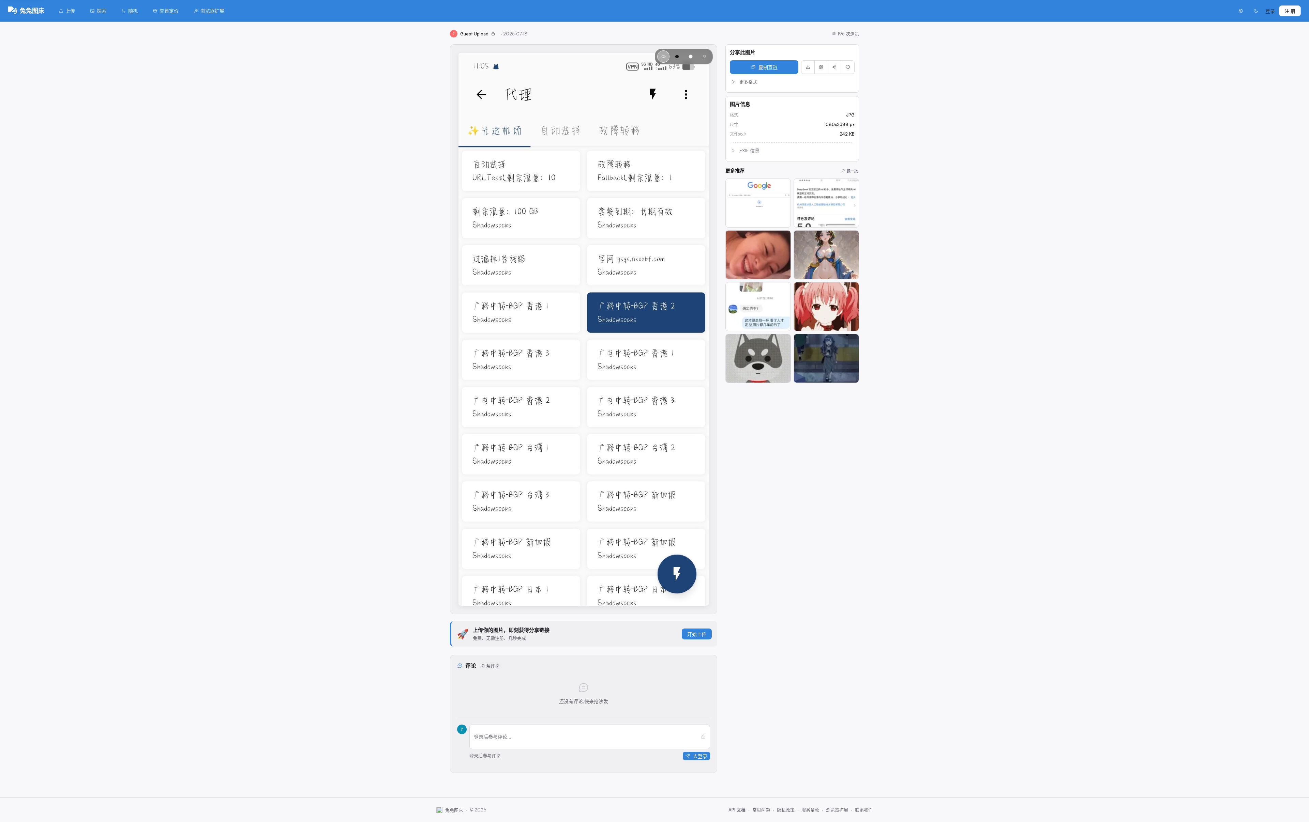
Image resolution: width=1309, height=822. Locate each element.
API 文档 (737, 809)
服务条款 (810, 809)
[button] (792, 81)
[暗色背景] (677, 56)
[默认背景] (663, 56)
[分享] (834, 67)
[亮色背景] (690, 56)
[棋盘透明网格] (704, 56)
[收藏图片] (848, 67)
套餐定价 (169, 11)
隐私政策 (786, 809)
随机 (133, 11)
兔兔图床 (32, 10)
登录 (1270, 11)
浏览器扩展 (212, 11)
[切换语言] (1240, 10)
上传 (70, 11)
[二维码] (821, 67)
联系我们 (864, 809)
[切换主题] (1255, 10)
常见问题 (761, 809)
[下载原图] (808, 67)
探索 (101, 11)
